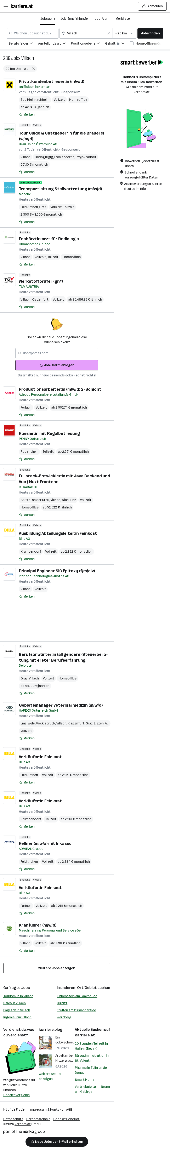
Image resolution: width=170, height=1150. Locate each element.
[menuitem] (23, 44)
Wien (66, 500)
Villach (27, 58)
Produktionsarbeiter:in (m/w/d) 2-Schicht (60, 389)
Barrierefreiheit (38, 1119)
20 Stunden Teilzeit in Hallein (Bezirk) (91, 1046)
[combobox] (32, 33)
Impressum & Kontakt (46, 1109)
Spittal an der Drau (35, 500)
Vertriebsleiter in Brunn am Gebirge (92, 1089)
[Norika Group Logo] (24, 1132)
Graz (42, 207)
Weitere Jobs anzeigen (56, 968)
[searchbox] (56, 353)
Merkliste (122, 19)
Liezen (99, 723)
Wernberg (64, 1017)
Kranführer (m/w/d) (37, 925)
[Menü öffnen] (5, 6)
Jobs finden (150, 33)
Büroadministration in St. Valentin (92, 1058)
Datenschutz (13, 1119)
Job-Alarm (102, 19)
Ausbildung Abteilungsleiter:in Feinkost (58, 533)
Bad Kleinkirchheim (35, 100)
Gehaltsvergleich (16, 1095)
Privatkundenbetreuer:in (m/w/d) (51, 81)
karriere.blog (50, 1029)
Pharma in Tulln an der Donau (91, 1070)
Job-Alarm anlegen (59, 365)
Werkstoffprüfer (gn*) (41, 281)
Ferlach (26, 407)
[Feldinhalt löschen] (109, 33)
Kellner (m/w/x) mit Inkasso (45, 843)
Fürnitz (62, 1003)
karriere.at (85, 1035)
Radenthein (29, 452)
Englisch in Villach (16, 1010)
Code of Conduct (66, 1119)
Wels (32, 723)
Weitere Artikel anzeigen (50, 1076)
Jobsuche (47, 19)
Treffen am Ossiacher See (76, 1010)
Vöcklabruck (46, 723)
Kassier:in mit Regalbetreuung (49, 433)
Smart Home (84, 1080)
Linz (73, 500)
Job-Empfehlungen (75, 19)
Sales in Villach (14, 1003)
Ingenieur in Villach (17, 1017)
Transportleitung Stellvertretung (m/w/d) (60, 188)
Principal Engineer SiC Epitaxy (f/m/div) (57, 570)
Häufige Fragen (14, 1109)
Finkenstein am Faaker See (77, 996)
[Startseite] (23, 6)
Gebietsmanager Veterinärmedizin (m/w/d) (61, 705)
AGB (69, 1109)
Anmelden (155, 6)
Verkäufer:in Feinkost (40, 756)
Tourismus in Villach (18, 996)
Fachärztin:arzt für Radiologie (49, 238)
